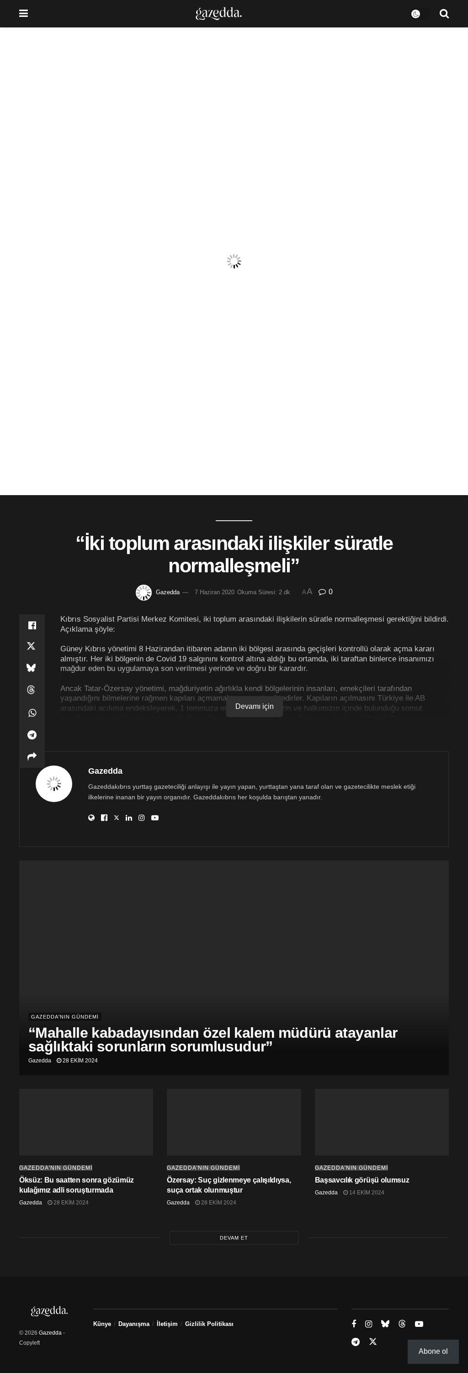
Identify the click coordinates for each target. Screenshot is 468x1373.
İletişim (167, 1323)
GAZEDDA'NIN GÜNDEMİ (65, 1016)
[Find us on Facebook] (353, 1324)
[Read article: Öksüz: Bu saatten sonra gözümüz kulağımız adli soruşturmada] (86, 1122)
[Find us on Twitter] (373, 1341)
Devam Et (234, 1238)
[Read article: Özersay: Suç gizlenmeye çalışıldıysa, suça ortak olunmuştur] (234, 1122)
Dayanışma (133, 1323)
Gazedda (168, 592)
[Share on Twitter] (32, 647)
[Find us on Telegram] (355, 1342)
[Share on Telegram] (32, 735)
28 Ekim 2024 (79, 1060)
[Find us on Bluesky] (385, 1324)
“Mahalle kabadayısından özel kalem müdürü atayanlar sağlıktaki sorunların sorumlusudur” (212, 1039)
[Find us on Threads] (402, 1324)
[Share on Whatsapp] (32, 713)
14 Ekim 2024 (366, 1192)
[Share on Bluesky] (32, 669)
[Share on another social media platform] (32, 757)
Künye (102, 1323)
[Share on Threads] (32, 691)
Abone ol (433, 1351)
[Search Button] (444, 13)
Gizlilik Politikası (209, 1323)
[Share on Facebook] (32, 625)
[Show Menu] (23, 13)
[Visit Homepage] (218, 14)
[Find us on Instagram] (368, 1324)
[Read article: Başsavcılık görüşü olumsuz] (382, 1122)
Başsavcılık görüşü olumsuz (362, 1180)
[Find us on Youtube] (419, 1324)
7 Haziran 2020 (214, 592)
